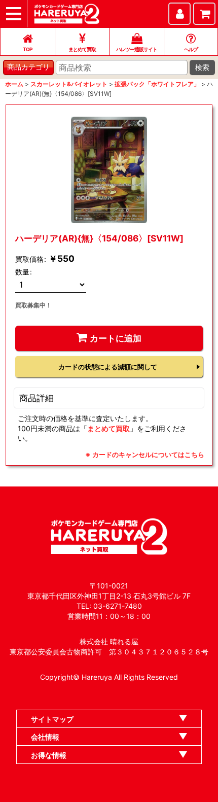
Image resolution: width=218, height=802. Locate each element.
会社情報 (45, 737)
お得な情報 (48, 755)
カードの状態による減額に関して (107, 367)
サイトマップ (52, 719)
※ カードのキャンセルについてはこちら (144, 454)
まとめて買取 (108, 428)
